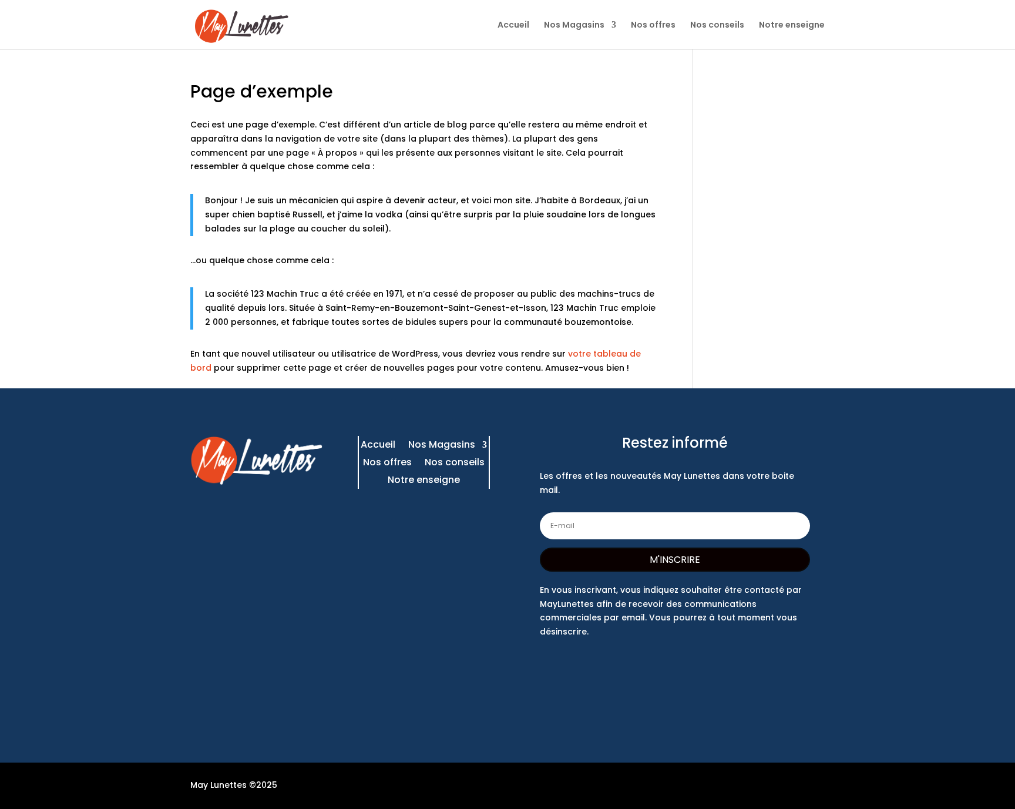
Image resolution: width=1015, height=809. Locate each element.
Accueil (513, 26)
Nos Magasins (574, 26)
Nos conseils (717, 26)
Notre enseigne (792, 26)
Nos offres (653, 26)
